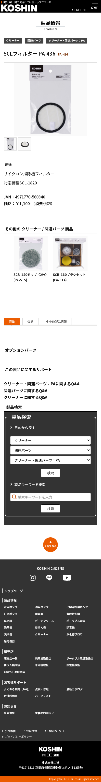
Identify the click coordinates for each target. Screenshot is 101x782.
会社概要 (10, 731)
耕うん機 (40, 627)
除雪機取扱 (73, 665)
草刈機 (8, 621)
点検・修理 (42, 689)
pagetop (50, 544)
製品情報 (10, 600)
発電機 (8, 627)
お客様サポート (15, 682)
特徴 (12, 321)
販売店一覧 (10, 658)
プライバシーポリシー (18, 736)
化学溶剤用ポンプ (77, 607)
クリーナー (42, 634)
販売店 (8, 651)
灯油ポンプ (10, 614)
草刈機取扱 (42, 665)
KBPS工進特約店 (14, 672)
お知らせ (10, 706)
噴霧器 (39, 614)
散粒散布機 (73, 614)
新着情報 (9, 713)
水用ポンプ (10, 607)
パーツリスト (43, 696)
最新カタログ (74, 689)
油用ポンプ (42, 607)
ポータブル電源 (75, 621)
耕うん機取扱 (12, 665)
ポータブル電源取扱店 (79, 658)
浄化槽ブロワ (74, 634)
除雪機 (70, 627)
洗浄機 (8, 634)
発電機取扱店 (43, 658)
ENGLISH (80, 10)
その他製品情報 (56, 321)
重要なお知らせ (44, 713)
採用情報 (31, 731)
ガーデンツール (44, 621)
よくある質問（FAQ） (17, 689)
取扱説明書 (10, 696)
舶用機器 (9, 641)
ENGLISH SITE (56, 731)
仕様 (30, 321)
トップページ (13, 590)
